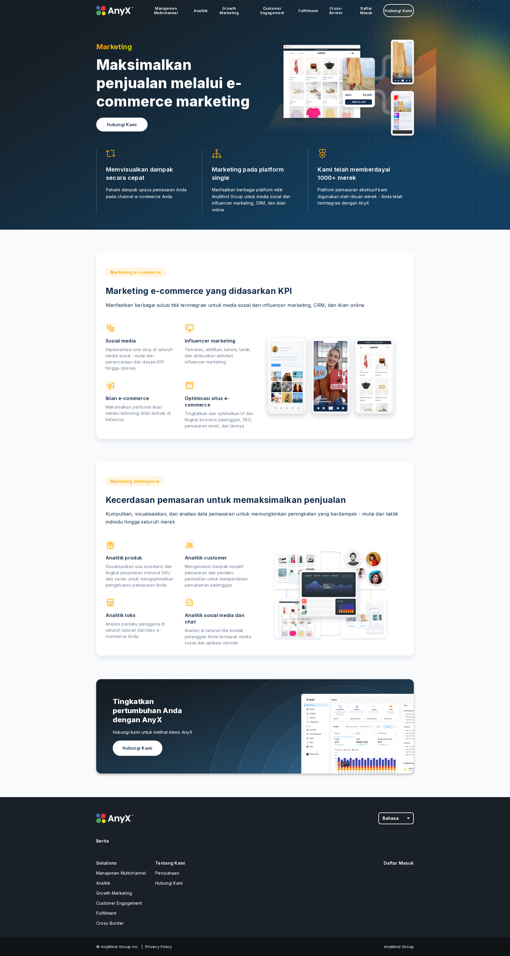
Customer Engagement (272, 10)
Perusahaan (167, 873)
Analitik (201, 11)
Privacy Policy (158, 946)
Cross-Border (336, 10)
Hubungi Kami (398, 10)
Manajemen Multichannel (166, 10)
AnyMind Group (399, 946)
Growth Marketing (229, 10)
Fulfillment (308, 11)
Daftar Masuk (366, 10)
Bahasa (390, 818)
